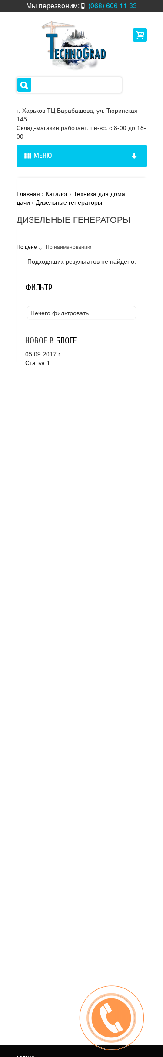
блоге (66, 341)
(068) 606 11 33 (112, 5)
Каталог (57, 193)
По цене (27, 246)
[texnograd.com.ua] (70, 45)
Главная (28, 193)
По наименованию (68, 246)
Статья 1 (37, 362)
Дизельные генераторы (69, 202)
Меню (42, 155)
